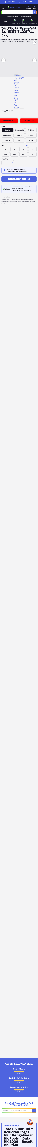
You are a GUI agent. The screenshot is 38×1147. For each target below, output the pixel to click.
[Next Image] (34, 60)
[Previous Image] (3, 60)
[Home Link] (14, 7)
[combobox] (17, 12)
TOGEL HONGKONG (19, 179)
